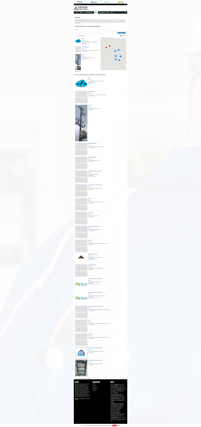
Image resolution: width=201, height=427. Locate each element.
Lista (121, 35)
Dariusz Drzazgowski (92, 157)
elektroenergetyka (114, 387)
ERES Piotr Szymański (92, 254)
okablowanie (119, 407)
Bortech (83, 54)
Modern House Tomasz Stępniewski (95, 347)
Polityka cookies (95, 387)
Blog (77, 12)
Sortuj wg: (81, 35)
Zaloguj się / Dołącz (77, 4)
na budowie (114, 406)
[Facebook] (124, 4)
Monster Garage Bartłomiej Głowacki (95, 306)
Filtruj (76, 35)
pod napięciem (113, 410)
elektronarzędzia (113, 388)
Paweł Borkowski (85, 47)
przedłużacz (113, 415)
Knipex (123, 396)
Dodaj (112, 12)
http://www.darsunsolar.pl (93, 284)
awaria (112, 384)
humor (116, 393)
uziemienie (123, 417)
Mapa (96, 12)
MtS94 (89, 198)
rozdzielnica (114, 417)
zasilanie (124, 419)
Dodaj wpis (94, 390)
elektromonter (122, 386)
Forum (107, 12)
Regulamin (94, 383)
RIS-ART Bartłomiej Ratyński (94, 226)
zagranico (119, 419)
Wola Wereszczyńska (92, 264)
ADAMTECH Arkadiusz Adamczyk (95, 171)
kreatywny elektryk (115, 398)
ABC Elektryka (102, 12)
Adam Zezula (90, 212)
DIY (120, 384)
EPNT (124, 388)
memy (112, 401)
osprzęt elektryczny (113, 409)
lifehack (113, 400)
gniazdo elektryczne (120, 390)
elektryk (120, 389)
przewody (117, 415)
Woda (115, 419)
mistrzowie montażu (117, 404)
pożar (118, 410)
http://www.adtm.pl (86, 43)
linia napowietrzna (120, 400)
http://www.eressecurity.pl (93, 259)
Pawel (89, 320)
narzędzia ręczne (113, 407)
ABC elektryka (95, 388)
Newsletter (94, 385)
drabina (123, 384)
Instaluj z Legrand (113, 396)
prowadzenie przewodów (115, 414)
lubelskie (84, 40)
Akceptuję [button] (114, 425)
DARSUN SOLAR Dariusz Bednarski (95, 278)
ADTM (83, 38)
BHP (116, 385)
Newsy (81, 12)
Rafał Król (90, 240)
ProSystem (90, 334)
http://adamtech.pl (92, 176)
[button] (125, 12)
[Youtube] (125, 4)
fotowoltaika (113, 390)
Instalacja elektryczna (116, 394)
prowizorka (122, 414)
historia (112, 392)
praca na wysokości (115, 412)
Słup (119, 417)
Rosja (121, 415)
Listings (77, 29)
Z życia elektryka (88, 12)
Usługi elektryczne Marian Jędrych (95, 184)
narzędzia (120, 406)
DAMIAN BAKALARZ (92, 143)
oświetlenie (118, 409)
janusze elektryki (119, 396)
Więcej (118, 425)
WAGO (112, 419)
